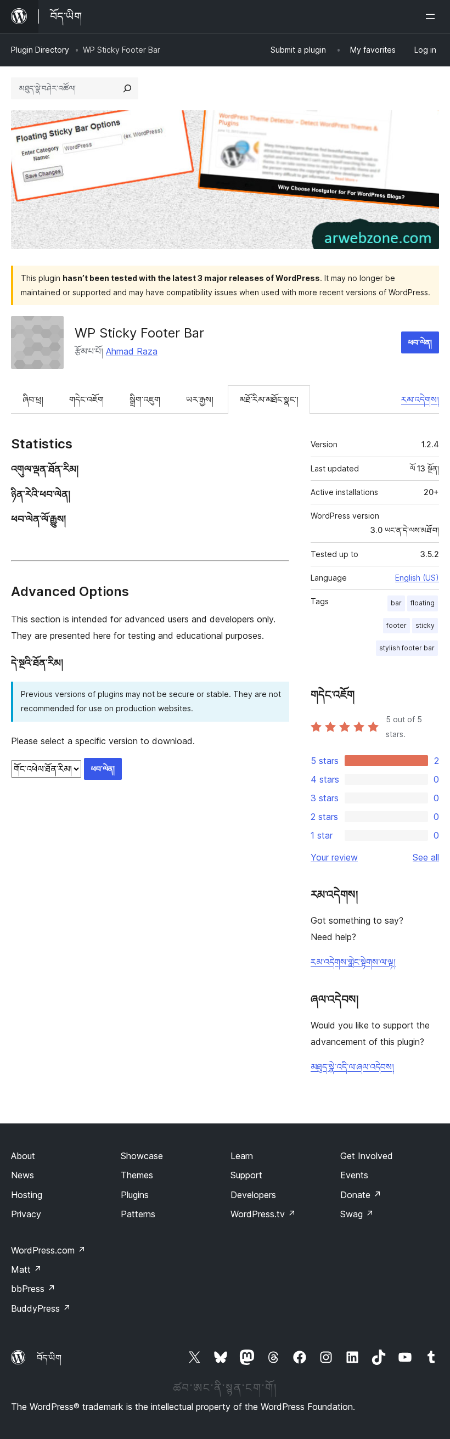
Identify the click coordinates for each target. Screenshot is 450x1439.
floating (422, 603)
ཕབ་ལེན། (420, 342)
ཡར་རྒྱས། (199, 399)
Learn (241, 1155)
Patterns (138, 1213)
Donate (360, 1194)
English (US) (417, 577)
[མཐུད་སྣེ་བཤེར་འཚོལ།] (127, 88)
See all (426, 857)
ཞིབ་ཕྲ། (32, 399)
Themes (137, 1175)
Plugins (135, 1194)
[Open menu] (432, 16)
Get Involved (366, 1155)
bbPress (33, 1288)
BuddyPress (41, 1308)
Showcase (142, 1155)
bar (396, 603)
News (22, 1175)
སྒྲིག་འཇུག (145, 399)
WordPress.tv (263, 1213)
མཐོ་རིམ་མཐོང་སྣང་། (269, 399)
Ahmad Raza (132, 351)
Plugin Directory (40, 49)
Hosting (26, 1194)
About (23, 1155)
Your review (334, 857)
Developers (253, 1194)
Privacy (26, 1213)
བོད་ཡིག (49, 1357)
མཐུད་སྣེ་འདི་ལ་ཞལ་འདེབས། (352, 1066)
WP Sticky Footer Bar (139, 333)
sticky (425, 625)
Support (246, 1175)
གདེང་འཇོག (86, 399)
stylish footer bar (407, 648)
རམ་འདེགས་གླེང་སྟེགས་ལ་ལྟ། (353, 962)
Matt (26, 1269)
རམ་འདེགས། (420, 399)
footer (396, 625)
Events (354, 1175)
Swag (357, 1213)
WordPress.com (48, 1250)
